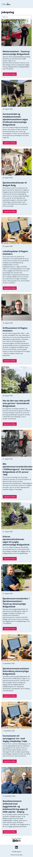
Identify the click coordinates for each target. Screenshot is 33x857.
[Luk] (31, 4)
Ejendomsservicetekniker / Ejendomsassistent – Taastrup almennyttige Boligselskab (16, 602)
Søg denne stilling (9, 74)
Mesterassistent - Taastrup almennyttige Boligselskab (16, 52)
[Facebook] (16, 841)
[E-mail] (19, 841)
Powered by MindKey (17, 855)
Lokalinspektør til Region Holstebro (15, 252)
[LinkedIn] (14, 841)
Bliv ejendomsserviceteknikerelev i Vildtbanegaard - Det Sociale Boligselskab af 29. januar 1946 (17, 469)
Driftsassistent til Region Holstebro (15, 329)
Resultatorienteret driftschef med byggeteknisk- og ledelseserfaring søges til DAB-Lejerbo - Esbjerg (15, 806)
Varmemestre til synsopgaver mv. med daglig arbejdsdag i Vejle (15, 738)
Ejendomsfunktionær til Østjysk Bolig (15, 184)
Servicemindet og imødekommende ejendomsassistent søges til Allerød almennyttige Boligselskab (15, 119)
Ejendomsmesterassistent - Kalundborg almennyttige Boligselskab (16, 671)
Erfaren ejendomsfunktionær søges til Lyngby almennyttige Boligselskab (16, 540)
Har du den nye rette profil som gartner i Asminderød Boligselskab (16, 403)
